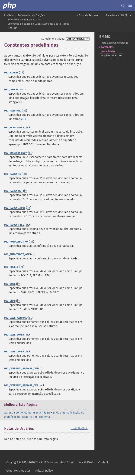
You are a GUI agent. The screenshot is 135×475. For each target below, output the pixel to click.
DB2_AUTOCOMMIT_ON (16, 241)
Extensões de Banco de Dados (25, 19)
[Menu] (130, 5)
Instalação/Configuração (112, 42)
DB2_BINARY (11, 72)
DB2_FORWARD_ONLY (15, 152)
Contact (103, 462)
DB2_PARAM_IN (12, 174)
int (21, 72)
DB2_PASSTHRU (12, 110)
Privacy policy (44, 470)
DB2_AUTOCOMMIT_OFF (17, 254)
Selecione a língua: (53, 38)
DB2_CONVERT (12, 89)
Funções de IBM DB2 (112, 55)
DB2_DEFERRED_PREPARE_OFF (21, 385)
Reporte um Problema (36, 416)
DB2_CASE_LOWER (14, 334)
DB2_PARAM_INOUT (14, 207)
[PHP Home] (10, 5)
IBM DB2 (12, 28)
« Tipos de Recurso (87, 15)
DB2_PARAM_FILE (14, 224)
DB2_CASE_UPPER (14, 351)
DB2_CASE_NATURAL (15, 317)
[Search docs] (123, 5)
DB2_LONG (9, 283)
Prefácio (9, 15)
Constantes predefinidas (108, 49)
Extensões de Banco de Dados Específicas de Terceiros (38, 23)
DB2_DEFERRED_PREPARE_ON (20, 368)
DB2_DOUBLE (11, 267)
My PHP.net (86, 462)
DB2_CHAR (9, 300)
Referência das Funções (31, 15)
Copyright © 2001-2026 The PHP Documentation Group (40, 462)
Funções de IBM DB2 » (118, 15)
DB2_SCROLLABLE (14, 127)
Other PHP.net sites (18, 470)
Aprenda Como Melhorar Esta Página (27, 412)
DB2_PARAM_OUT (13, 191)
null (23, 119)
